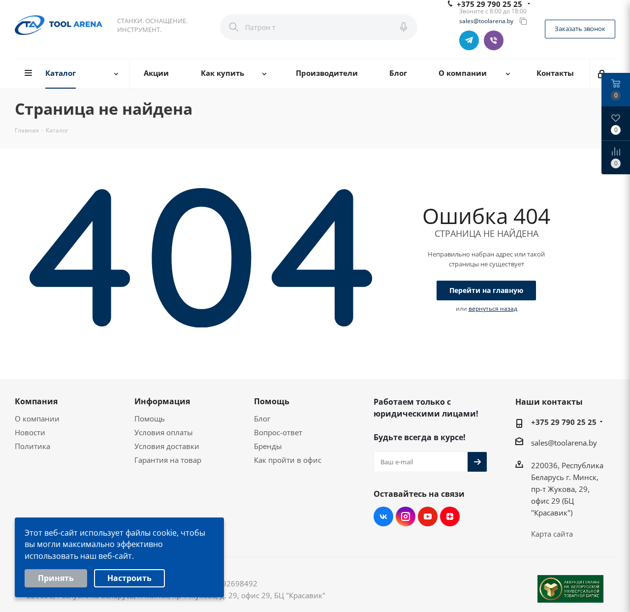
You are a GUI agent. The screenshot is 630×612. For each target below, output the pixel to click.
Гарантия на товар (167, 460)
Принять (56, 578)
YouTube (428, 516)
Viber (494, 40)
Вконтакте (383, 516)
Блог (262, 418)
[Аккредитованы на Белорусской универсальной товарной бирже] (570, 589)
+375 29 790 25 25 (564, 422)
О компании (37, 418)
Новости (30, 432)
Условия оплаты (163, 432)
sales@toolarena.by (486, 21)
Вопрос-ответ (278, 432)
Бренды (268, 446)
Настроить (129, 578)
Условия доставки (166, 446)
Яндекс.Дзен (450, 516)
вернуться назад (493, 308)
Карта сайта (552, 534)
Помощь (149, 418)
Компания (36, 401)
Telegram (469, 40)
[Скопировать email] (523, 21)
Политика (32, 446)
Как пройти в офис (287, 460)
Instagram (405, 516)
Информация (162, 401)
